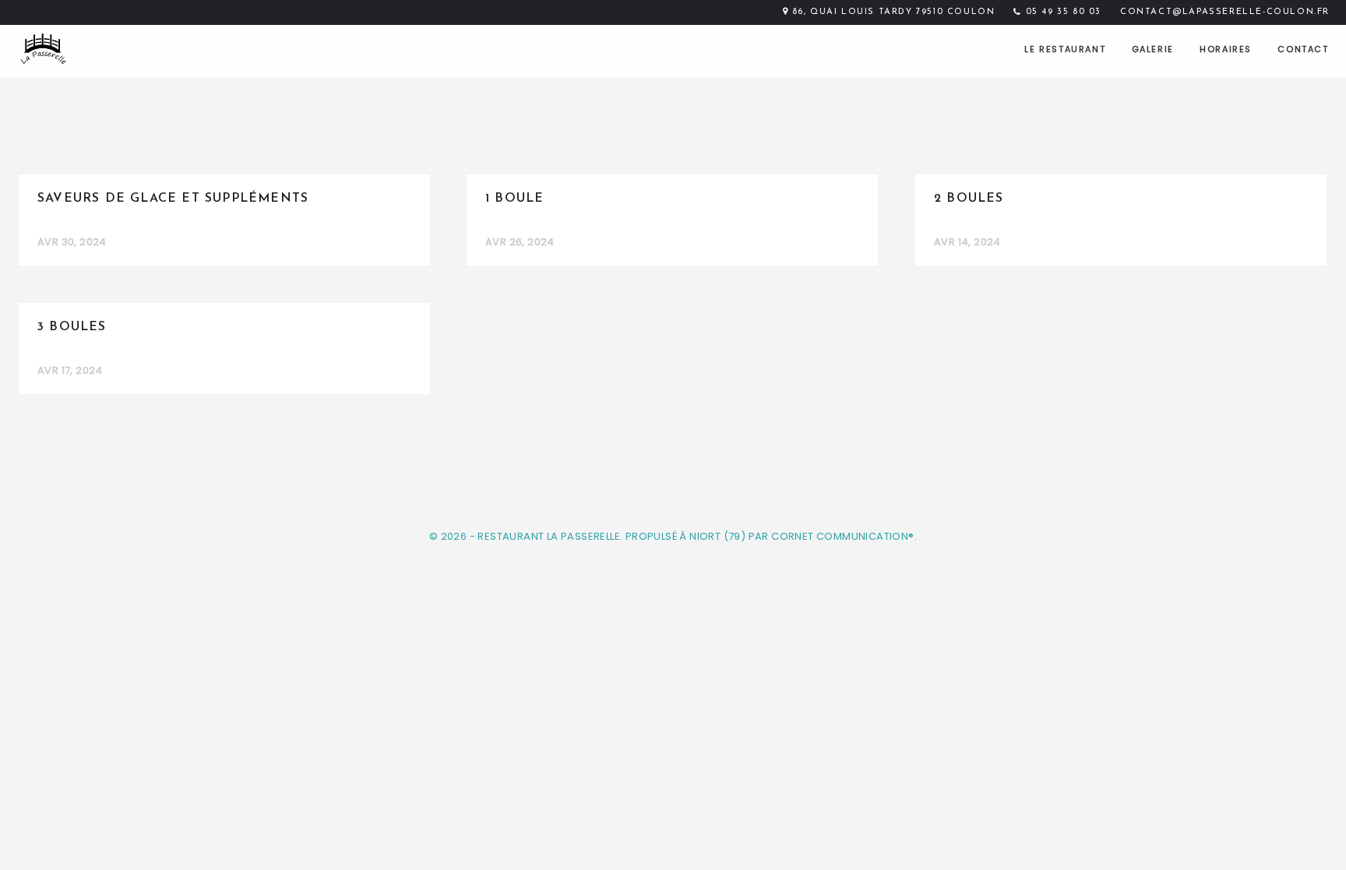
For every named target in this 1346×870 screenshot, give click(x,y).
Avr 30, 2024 (72, 241)
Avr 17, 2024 (70, 370)
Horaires (1226, 49)
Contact (1302, 49)
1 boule (514, 198)
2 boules (969, 198)
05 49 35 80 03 (1063, 12)
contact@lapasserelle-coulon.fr (1225, 12)
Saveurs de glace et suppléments (172, 198)
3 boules (72, 327)
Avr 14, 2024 (967, 241)
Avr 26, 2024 (520, 241)
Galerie (1153, 49)
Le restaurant (1064, 49)
